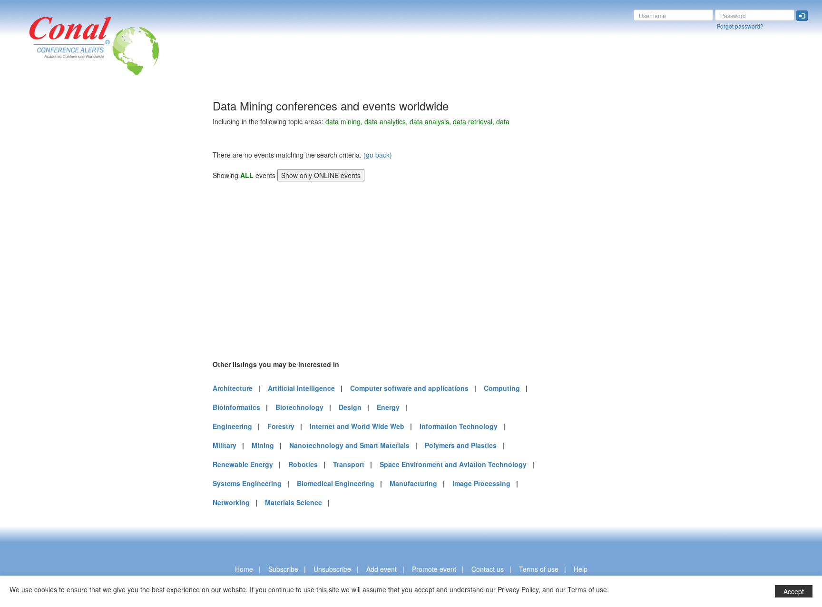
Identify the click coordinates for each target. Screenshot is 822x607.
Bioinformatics (236, 407)
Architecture (233, 388)
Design (350, 407)
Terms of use (538, 569)
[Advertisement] (45, 242)
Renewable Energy (243, 464)
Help (580, 569)
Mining (263, 445)
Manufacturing (413, 483)
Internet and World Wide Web (357, 426)
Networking (231, 502)
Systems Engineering (247, 483)
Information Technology (459, 426)
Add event (381, 569)
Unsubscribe (332, 569)
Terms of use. (588, 589)
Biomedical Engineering (335, 483)
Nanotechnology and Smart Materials (349, 445)
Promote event (434, 569)
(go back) (377, 154)
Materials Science (293, 502)
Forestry (280, 426)
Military (224, 445)
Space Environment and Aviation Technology (453, 464)
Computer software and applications (409, 388)
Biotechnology (299, 407)
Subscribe (283, 569)
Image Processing (481, 483)
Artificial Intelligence (301, 388)
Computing (502, 388)
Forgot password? (740, 26)
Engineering (232, 426)
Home (244, 569)
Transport (348, 464)
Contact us (487, 569)
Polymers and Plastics (461, 445)
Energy (388, 407)
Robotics (303, 464)
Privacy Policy (518, 589)
